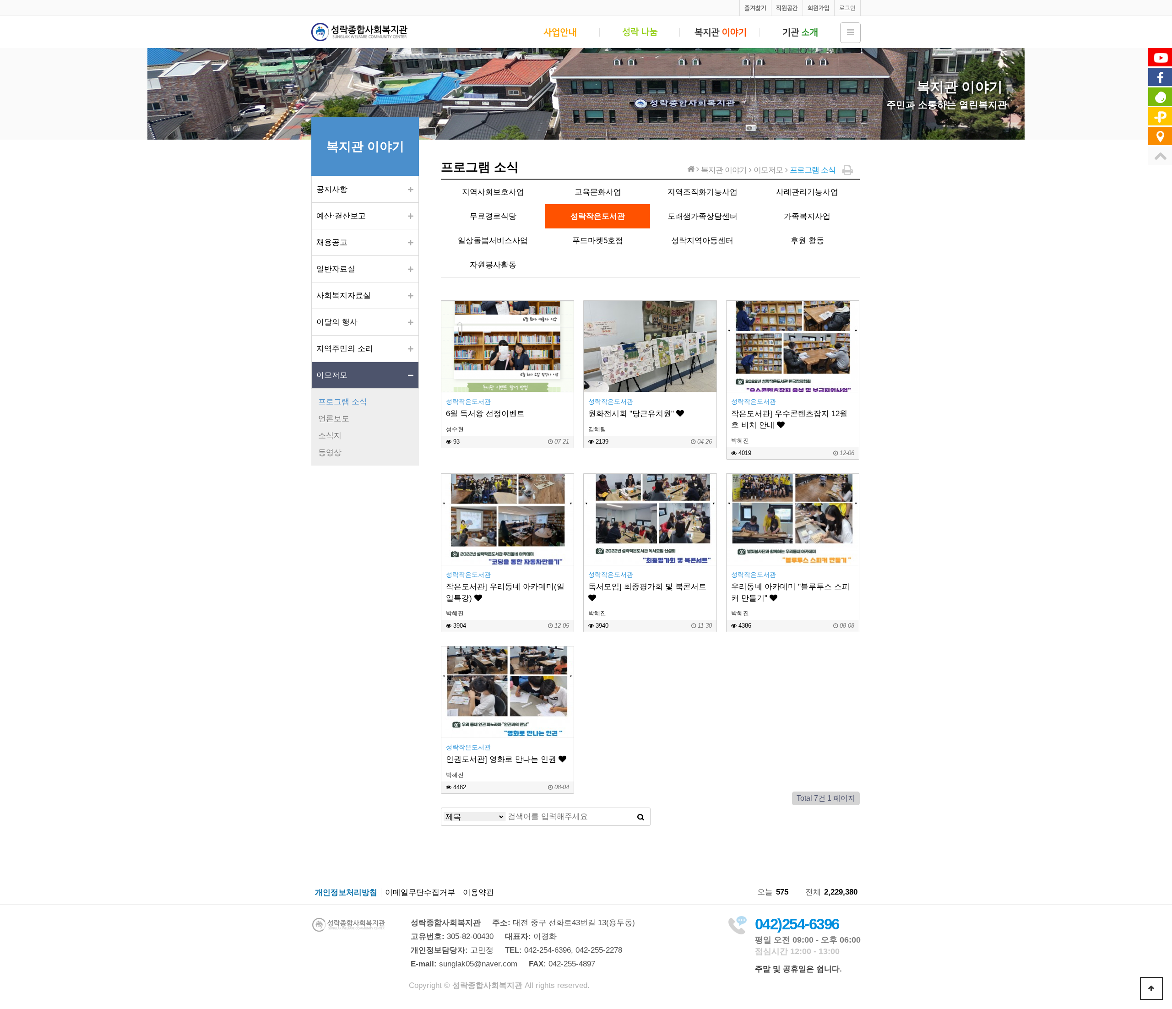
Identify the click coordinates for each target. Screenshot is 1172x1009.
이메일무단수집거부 (420, 893)
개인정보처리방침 (346, 893)
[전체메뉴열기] (850, 32)
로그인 (847, 8)
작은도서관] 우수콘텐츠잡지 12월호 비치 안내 (789, 419)
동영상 (330, 452)
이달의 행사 (337, 322)
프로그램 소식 (342, 401)
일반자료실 (335, 269)
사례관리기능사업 (807, 192)
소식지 (330, 435)
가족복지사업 (807, 216)
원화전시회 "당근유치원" (632, 413)
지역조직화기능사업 (702, 192)
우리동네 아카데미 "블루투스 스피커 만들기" (790, 592)
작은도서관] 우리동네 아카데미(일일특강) (505, 592)
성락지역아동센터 (702, 240)
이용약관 (478, 893)
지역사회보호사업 (493, 192)
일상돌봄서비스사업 (493, 240)
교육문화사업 (598, 192)
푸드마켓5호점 (597, 240)
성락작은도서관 (597, 216)
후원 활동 (807, 240)
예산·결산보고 (341, 216)
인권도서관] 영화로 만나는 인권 (502, 759)
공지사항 (331, 189)
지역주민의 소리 (344, 348)
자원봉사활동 (493, 264)
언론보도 (333, 418)
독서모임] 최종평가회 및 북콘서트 (647, 586)
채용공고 (331, 242)
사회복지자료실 (343, 295)
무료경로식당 (493, 216)
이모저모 (331, 375)
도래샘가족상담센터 (702, 216)
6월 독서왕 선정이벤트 (485, 413)
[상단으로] (1151, 988)
